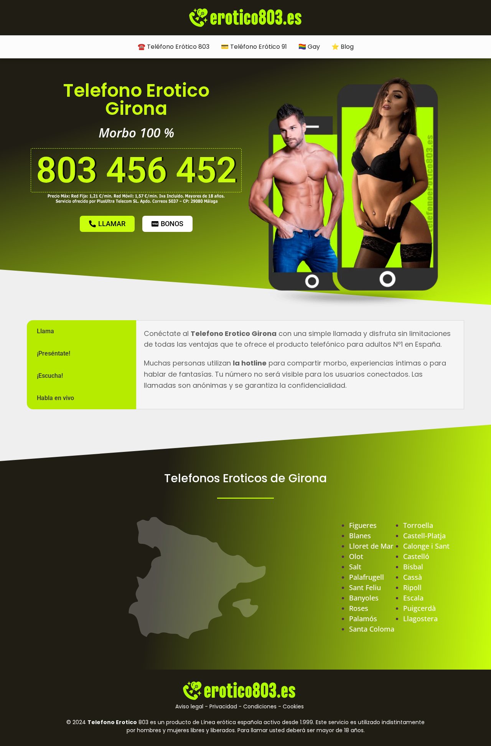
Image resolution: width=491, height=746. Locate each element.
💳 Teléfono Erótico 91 (254, 46)
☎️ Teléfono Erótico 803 (173, 46)
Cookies (293, 706)
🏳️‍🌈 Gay (309, 46)
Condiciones (260, 706)
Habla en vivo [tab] (55, 398)
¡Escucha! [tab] (50, 375)
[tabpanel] (300, 364)
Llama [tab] (45, 331)
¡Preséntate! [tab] (53, 353)
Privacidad (223, 706)
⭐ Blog (342, 46)
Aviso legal (189, 706)
